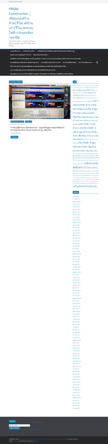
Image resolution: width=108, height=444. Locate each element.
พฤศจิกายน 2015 (77, 366)
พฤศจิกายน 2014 (77, 397)
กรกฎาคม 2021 (76, 246)
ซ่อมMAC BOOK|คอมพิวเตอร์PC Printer (20, 55)
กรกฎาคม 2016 (76, 350)
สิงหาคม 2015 (76, 374)
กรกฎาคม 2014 (76, 408)
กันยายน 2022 (76, 225)
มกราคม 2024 (76, 199)
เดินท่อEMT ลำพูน (94, 183)
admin (23, 124)
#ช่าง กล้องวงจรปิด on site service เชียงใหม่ (83, 101)
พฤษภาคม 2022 (76, 233)
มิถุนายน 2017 (76, 322)
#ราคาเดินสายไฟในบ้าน (88, 153)
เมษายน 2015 (76, 384)
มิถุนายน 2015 (76, 379)
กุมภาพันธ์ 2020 (76, 267)
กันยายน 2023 (76, 204)
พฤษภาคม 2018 (76, 311)
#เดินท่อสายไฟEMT (80, 163)
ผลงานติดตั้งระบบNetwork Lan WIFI (50, 62)
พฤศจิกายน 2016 (77, 340)
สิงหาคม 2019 (76, 280)
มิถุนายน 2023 (76, 212)
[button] (48, 55)
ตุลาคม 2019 (76, 274)
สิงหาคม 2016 (76, 348)
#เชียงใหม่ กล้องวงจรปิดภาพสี (82, 160)
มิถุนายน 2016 (76, 353)
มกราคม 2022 (76, 240)
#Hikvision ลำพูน (77, 85)
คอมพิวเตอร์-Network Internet (17, 121)
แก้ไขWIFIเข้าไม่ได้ (85, 186)
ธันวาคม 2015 (76, 363)
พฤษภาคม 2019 (76, 285)
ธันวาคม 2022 (76, 220)
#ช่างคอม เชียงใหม (84, 120)
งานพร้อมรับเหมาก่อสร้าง (29, 51)
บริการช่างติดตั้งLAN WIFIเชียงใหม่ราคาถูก (81, 183)
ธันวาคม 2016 (76, 337)
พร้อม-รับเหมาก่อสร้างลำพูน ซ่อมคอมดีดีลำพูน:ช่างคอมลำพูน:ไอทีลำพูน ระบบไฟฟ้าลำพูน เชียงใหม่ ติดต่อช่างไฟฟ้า (38, 66)
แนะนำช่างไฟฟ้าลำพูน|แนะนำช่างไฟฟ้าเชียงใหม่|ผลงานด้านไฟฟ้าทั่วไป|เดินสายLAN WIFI (32, 70)
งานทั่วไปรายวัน (28, 121)
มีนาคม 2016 (76, 358)
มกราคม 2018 (76, 314)
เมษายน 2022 (76, 235)
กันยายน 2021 (76, 243)
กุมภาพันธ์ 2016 (76, 361)
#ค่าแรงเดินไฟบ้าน (79, 98)
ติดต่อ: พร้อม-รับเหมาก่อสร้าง (41, 55)
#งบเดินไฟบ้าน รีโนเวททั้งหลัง (91, 98)
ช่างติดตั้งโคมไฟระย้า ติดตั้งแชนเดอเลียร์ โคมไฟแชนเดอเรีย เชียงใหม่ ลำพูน (56, 51)
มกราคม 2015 (76, 392)
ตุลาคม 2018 (76, 301)
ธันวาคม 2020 (76, 251)
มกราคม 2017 (76, 335)
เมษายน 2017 (76, 327)
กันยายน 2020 (76, 256)
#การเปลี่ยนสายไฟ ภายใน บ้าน (90, 87)
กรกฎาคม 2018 (76, 306)
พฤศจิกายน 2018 (77, 298)
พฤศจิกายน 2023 (77, 201)
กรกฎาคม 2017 (76, 319)
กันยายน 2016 (76, 345)
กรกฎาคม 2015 (76, 377)
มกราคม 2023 (76, 217)
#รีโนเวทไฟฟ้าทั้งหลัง (91, 155)
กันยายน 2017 (76, 316)
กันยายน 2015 (76, 371)
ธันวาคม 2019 (76, 269)
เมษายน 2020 (76, 261)
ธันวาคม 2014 (76, 395)
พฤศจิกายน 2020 (77, 254)
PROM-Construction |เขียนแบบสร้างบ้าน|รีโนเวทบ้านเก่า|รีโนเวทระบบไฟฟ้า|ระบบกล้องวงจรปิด (21, 23)
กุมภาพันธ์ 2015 (76, 390)
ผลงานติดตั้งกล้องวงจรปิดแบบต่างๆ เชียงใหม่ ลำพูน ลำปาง (24, 62)
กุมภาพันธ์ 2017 (76, 332)
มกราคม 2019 (76, 293)
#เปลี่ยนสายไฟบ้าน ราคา (89, 171)
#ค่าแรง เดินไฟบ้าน (91, 95)
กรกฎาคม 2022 (76, 230)
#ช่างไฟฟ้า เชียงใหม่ (86, 151)
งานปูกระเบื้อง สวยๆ (15, 51)
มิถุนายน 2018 (76, 309)
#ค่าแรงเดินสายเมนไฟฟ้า (83, 90)
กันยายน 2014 (76, 403)
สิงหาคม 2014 (76, 405)
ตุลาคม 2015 (76, 369)
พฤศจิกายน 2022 (77, 222)
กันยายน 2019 (76, 277)
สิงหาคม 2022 (76, 227)
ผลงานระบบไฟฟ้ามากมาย (85, 62)
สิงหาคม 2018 (76, 303)
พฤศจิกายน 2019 (77, 272)
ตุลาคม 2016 (76, 343)
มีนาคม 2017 (76, 329)
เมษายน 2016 (76, 356)
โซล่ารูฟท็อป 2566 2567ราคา (41, 74)
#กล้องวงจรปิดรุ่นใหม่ (78, 87)
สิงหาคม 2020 (76, 259)
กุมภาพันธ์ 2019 (76, 290)
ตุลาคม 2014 (76, 400)
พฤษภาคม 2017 (76, 324)
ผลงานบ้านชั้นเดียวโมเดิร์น (69, 62)
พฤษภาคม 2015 (76, 382)
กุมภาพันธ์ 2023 (76, 214)
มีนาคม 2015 (76, 387)
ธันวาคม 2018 (76, 295)
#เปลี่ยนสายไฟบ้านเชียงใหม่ (89, 173)
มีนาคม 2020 (76, 264)
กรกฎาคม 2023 (76, 209)
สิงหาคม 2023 (76, 206)
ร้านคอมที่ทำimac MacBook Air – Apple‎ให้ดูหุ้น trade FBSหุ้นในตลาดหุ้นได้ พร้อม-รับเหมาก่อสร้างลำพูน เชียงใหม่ (37, 128)
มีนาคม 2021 (76, 248)
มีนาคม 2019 (76, 288)
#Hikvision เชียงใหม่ (86, 85)
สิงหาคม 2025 (76, 196)
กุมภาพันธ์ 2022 (76, 238)
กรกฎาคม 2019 (76, 282)
